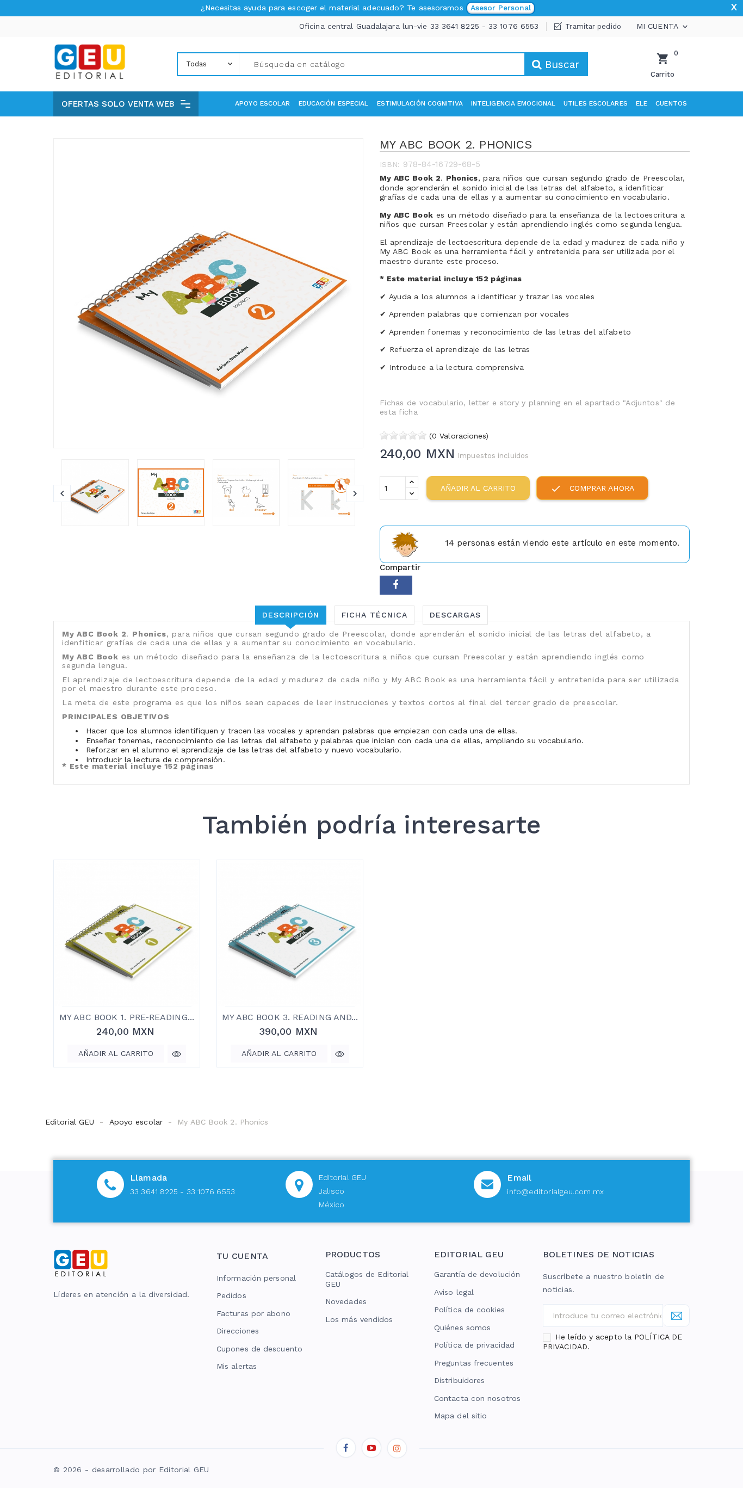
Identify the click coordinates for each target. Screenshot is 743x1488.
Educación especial (334, 103)
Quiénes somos (462, 1327)
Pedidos (231, 1295)
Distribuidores (459, 1380)
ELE (641, 103)
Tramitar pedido (593, 26)
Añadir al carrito (478, 488)
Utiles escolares (596, 103)
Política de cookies (469, 1309)
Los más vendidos (359, 1319)
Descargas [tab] (455, 614)
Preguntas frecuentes (473, 1363)
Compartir (396, 585)
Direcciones (237, 1330)
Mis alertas (236, 1366)
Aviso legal (454, 1292)
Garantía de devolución (477, 1274)
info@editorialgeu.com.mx (555, 1191)
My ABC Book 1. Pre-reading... (126, 1017)
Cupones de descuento (259, 1348)
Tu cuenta (242, 1256)
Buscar (560, 64)
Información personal (256, 1278)
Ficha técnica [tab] (374, 614)
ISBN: (390, 164)
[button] (126, 103)
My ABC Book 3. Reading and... (290, 1017)
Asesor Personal (500, 7)
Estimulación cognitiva (420, 103)
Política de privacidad (474, 1345)
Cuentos (671, 103)
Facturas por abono (253, 1313)
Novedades (346, 1301)
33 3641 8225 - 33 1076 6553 (182, 1191)
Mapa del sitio (460, 1415)
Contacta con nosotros (477, 1398)
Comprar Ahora (592, 488)
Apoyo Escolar (262, 103)
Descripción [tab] (290, 614)
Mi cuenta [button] (663, 27)
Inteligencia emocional (513, 103)
